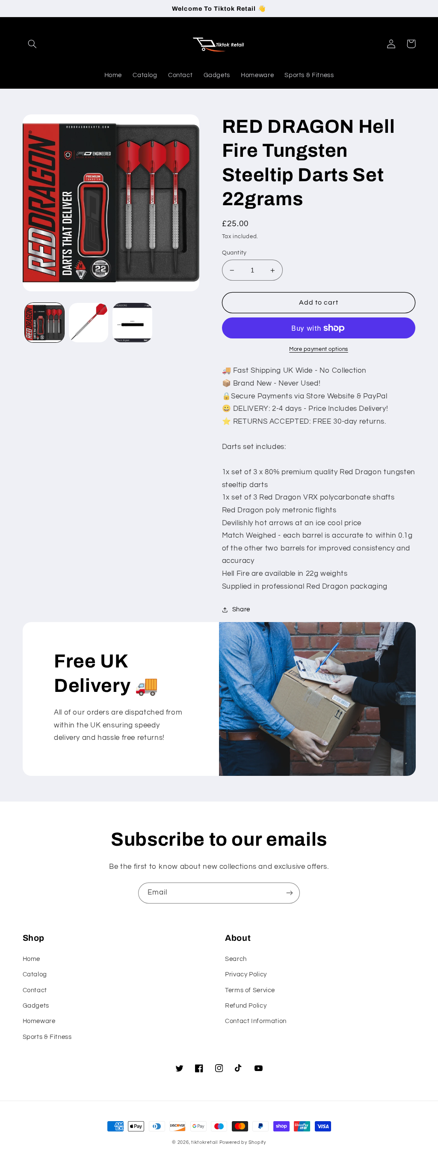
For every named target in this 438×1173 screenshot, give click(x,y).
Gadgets (36, 1005)
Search (236, 959)
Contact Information (256, 1021)
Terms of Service (250, 990)
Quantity (234, 253)
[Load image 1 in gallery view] (44, 322)
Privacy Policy (246, 974)
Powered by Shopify (242, 1142)
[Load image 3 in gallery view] (132, 322)
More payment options (318, 349)
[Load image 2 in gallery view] (88, 322)
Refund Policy (245, 1005)
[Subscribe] (289, 893)
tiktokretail (204, 1142)
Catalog (35, 974)
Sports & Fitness (47, 1037)
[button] (32, 44)
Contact (35, 990)
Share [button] (241, 609)
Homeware (39, 1021)
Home (32, 959)
